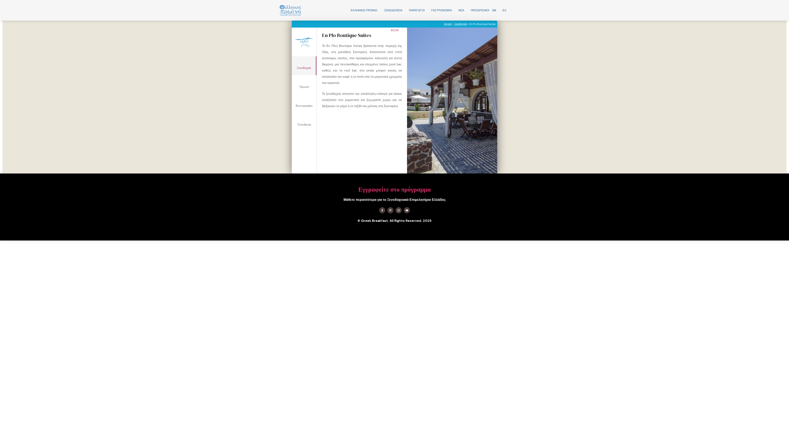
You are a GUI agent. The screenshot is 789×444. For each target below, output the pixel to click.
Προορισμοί (480, 10)
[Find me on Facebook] (382, 210)
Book (395, 30)
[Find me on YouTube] (407, 210)
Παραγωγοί (417, 10)
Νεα (461, 10)
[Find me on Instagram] (399, 210)
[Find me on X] (390, 210)
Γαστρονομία (441, 10)
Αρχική (448, 24)
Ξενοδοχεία (393, 10)
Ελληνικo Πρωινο (364, 10)
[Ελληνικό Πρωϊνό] (290, 10)
